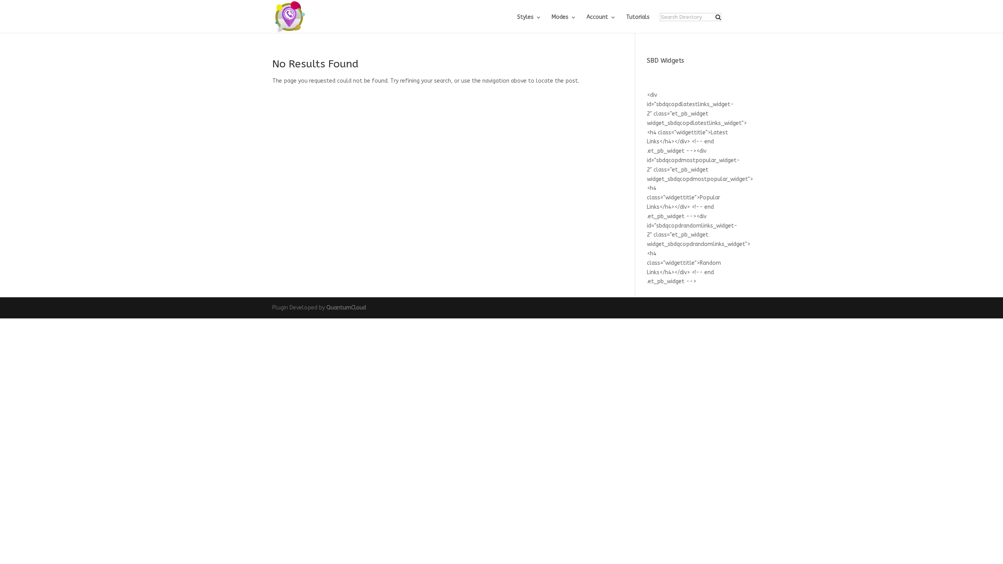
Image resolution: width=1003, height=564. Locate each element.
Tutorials (638, 17)
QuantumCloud (346, 307)
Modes (560, 17)
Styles (525, 17)
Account (597, 17)
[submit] (718, 17)
